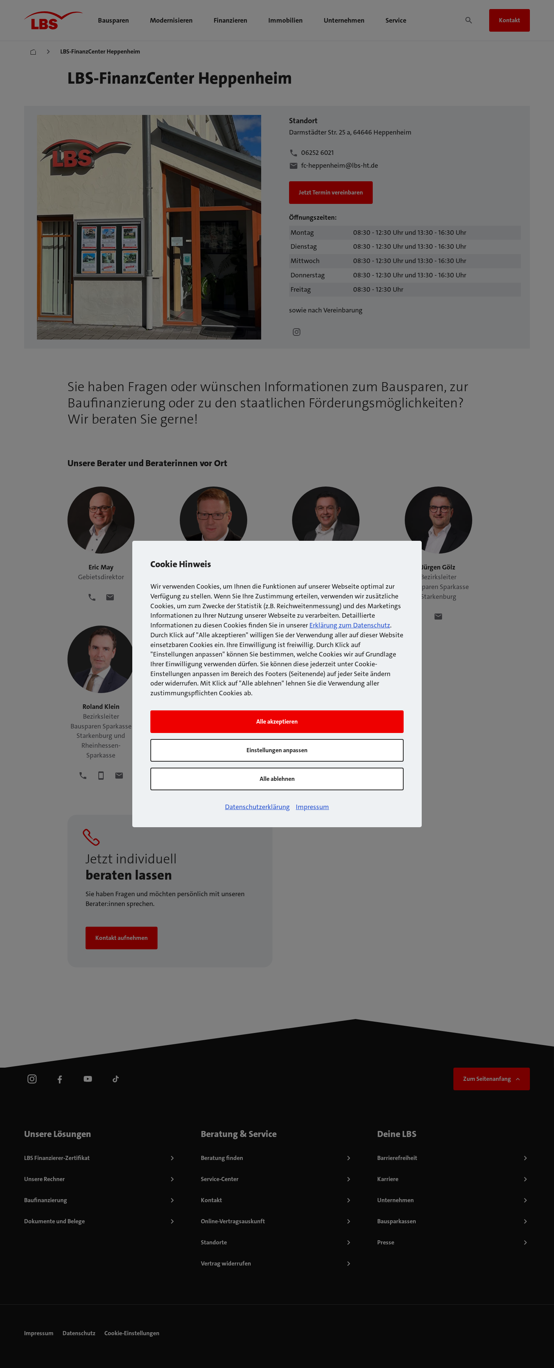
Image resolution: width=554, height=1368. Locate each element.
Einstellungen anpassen (277, 750)
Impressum (312, 806)
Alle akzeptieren (277, 721)
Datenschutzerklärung (257, 806)
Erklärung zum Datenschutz (349, 625)
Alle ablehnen (277, 779)
